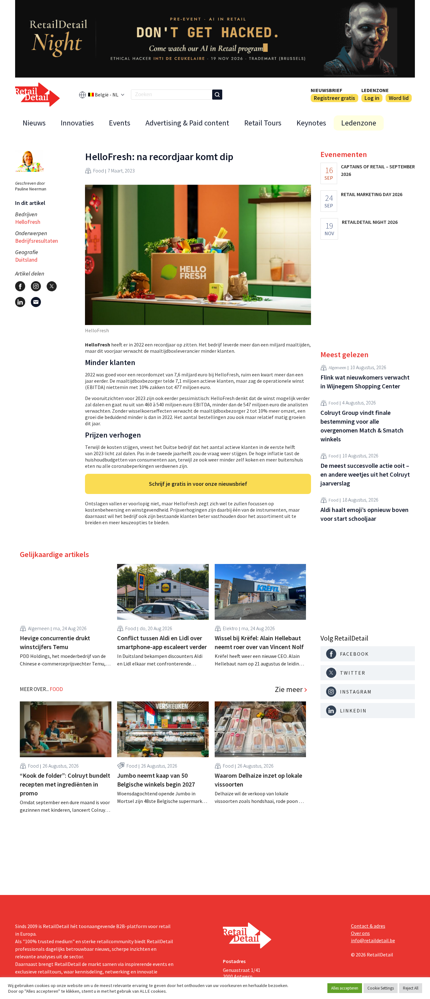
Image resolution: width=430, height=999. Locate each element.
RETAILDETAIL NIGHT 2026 (370, 222)
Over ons (360, 933)
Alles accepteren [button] (344, 988)
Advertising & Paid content (187, 123)
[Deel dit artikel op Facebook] (20, 286)
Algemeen (38, 628)
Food (98, 170)
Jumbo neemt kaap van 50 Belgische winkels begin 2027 (156, 779)
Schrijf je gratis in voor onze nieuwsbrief (198, 483)
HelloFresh (27, 221)
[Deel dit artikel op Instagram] (36, 286)
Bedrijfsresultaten (36, 240)
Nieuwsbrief (326, 90)
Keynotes (311, 123)
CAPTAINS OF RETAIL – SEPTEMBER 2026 (378, 170)
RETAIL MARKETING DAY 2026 (371, 194)
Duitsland (26, 259)
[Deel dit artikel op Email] (36, 302)
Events (119, 123)
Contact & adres (368, 926)
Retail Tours (262, 123)
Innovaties (77, 123)
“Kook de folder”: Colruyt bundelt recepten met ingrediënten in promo (65, 784)
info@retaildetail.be (373, 940)
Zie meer (289, 689)
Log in (372, 98)
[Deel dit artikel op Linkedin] (20, 302)
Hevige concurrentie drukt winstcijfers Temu (55, 642)
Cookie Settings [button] (380, 988)
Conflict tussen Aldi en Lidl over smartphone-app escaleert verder (162, 642)
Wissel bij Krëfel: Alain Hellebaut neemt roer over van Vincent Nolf (259, 642)
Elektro (230, 628)
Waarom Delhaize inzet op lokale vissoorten (258, 779)
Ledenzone (375, 90)
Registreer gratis (334, 98)
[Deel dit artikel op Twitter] (52, 286)
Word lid (399, 98)
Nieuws (34, 123)
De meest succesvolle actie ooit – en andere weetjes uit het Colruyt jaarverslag (365, 474)
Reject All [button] (410, 988)
